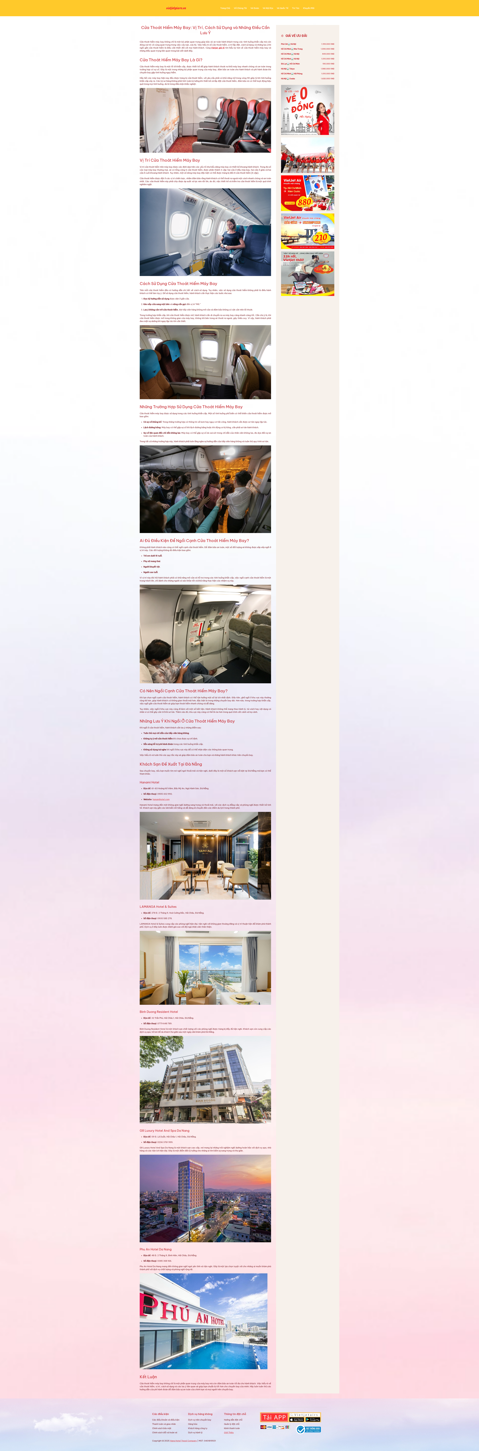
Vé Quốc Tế (282, 8)
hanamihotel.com (161, 799)
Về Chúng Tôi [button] (240, 8)
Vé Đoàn (254, 8)
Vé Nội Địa (268, 8)
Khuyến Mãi (308, 8)
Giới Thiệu (229, 1432)
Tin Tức (295, 8)
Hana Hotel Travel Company (183, 1441)
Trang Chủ (225, 8)
